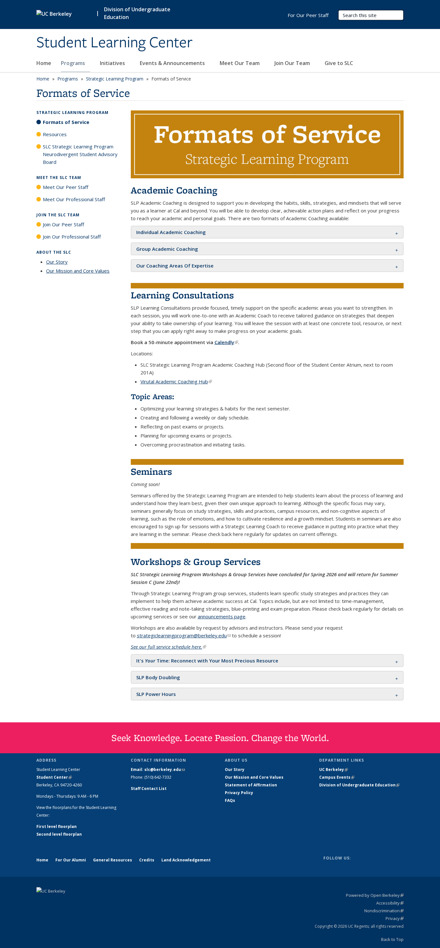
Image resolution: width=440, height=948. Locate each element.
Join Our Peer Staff (63, 224)
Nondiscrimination (384, 911)
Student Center (54, 777)
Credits (146, 860)
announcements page (221, 616)
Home (43, 63)
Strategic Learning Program (114, 79)
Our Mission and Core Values (78, 271)
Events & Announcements (173, 63)
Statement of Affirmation (251, 785)
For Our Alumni (70, 860)
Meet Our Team (240, 63)
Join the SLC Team (58, 215)
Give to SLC (339, 63)
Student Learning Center (114, 42)
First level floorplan (56, 826)
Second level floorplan (59, 834)
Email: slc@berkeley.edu (158, 769)
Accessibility (390, 903)
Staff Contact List (149, 788)
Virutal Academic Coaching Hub (176, 381)
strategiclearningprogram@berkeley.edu (184, 635)
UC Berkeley (333, 769)
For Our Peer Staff (308, 15)
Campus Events (336, 777)
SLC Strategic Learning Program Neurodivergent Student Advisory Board (80, 154)
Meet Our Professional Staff (74, 199)
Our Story (57, 261)
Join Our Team (292, 63)
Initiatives (113, 63)
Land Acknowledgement (186, 860)
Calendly (226, 342)
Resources (55, 134)
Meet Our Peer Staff (65, 187)
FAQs (230, 800)
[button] (171, 232)
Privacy (395, 918)
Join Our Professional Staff (72, 236)
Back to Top (392, 939)
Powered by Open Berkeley (375, 895)
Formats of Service (66, 122)
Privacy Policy (239, 792)
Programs (73, 63)
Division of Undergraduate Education (359, 785)
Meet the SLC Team (58, 177)
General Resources (112, 860)
